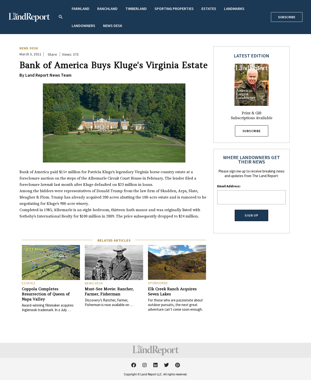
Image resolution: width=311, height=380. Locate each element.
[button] (61, 17)
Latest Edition (251, 56)
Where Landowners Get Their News (251, 159)
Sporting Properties (174, 8)
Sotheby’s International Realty (45, 216)
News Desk (112, 25)
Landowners (83, 25)
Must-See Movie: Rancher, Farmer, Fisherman (109, 291)
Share (52, 54)
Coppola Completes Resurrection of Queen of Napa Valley (46, 293)
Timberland (136, 8)
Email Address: (229, 186)
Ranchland (107, 8)
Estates (208, 8)
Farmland (80, 8)
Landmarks (234, 8)
